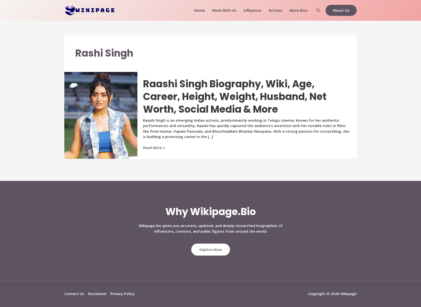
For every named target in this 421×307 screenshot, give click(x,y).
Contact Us (74, 293)
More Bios (299, 10)
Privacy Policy (122, 293)
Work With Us (224, 10)
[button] (318, 10)
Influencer (252, 10)
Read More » (154, 147)
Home (199, 10)
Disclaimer (97, 293)
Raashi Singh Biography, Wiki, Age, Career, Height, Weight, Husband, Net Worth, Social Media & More (234, 96)
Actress (275, 10)
